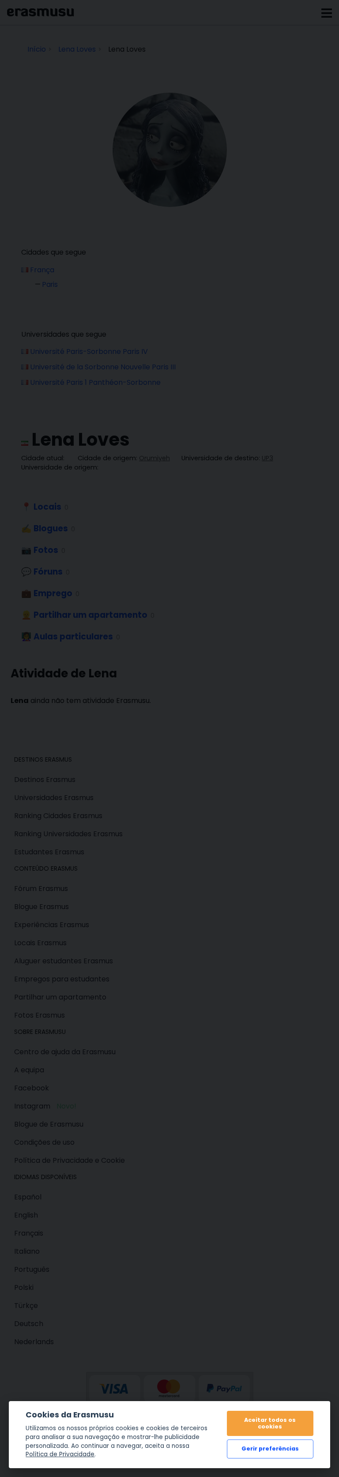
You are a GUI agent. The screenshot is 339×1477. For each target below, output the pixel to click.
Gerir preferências (270, 1448)
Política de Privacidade (60, 1454)
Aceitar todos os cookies (270, 1423)
